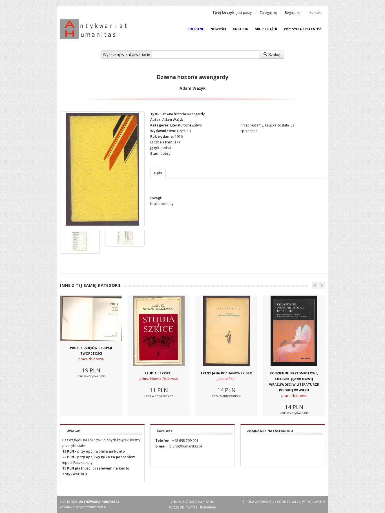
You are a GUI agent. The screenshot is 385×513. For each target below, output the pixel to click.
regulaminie (315, 502)
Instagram (208, 507)
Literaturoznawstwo (186, 125)
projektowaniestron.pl (91, 507)
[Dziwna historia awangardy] (102, 169)
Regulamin (293, 12)
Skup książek (266, 29)
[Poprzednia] (315, 285)
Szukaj (273, 54)
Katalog (240, 29)
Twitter (192, 507)
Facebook (176, 507)
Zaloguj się (268, 12)
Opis (158, 173)
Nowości (218, 29)
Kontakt (315, 12)
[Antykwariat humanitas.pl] (95, 29)
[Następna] (322, 285)
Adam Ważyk (172, 119)
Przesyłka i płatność (303, 29)
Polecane (195, 29)
